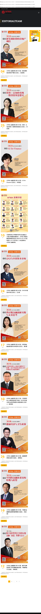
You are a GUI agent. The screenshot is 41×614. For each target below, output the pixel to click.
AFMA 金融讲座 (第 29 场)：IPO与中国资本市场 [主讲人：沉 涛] (17, 291)
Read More (4, 135)
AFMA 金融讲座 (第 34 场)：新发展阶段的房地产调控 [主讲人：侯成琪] (17, 71)
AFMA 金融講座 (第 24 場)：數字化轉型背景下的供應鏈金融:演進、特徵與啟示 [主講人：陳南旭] (17, 567)
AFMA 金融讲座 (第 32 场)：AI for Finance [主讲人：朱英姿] (16, 181)
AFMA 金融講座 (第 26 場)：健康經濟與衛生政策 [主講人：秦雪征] (17, 457)
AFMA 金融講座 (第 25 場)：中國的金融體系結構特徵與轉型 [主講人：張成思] (17, 512)
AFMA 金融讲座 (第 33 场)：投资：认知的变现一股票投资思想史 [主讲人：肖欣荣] (17, 126)
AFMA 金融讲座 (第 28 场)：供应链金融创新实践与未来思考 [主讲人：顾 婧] (17, 345)
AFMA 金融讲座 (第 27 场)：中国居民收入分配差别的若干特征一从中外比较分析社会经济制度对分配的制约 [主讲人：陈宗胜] (17, 401)
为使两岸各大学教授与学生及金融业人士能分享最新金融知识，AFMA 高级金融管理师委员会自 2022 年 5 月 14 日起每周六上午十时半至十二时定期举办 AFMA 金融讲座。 (17, 238)
